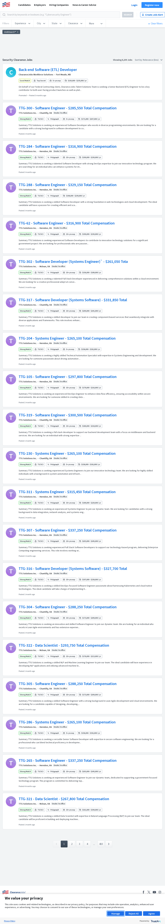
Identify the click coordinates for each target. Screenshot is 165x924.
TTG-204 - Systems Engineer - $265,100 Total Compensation (67, 338)
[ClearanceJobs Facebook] (143, 892)
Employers (40, 4)
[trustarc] (156, 921)
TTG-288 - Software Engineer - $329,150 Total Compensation (67, 184)
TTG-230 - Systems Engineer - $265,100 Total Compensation (67, 453)
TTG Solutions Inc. (28, 112)
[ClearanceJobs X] (149, 892)
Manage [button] (115, 913)
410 (101, 843)
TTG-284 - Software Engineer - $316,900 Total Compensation (67, 146)
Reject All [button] (134, 913)
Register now (152, 5)
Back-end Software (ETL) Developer (48, 69)
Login (134, 5)
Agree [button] (151, 913)
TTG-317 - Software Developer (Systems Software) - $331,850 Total (73, 299)
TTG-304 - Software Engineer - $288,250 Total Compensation (67, 606)
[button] (23, 23)
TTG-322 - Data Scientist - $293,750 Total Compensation (64, 645)
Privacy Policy (9, 921)
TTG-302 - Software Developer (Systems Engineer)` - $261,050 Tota (73, 261)
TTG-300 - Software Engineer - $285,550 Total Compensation (67, 107)
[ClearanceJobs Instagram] (160, 892)
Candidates (24, 4)
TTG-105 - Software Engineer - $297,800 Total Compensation (67, 376)
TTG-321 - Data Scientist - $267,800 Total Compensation (64, 798)
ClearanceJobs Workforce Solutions (36, 74)
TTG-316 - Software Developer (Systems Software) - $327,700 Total (73, 568)
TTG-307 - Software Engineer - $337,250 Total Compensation (67, 530)
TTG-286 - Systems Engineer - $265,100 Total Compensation (67, 722)
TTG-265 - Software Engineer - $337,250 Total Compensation (67, 760)
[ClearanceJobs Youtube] (154, 892)
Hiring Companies (59, 4)
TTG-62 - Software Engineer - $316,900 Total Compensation (67, 223)
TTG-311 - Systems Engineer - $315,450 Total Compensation (67, 491)
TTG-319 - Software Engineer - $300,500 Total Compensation (67, 414)
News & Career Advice (84, 4)
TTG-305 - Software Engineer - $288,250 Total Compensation (67, 683)
